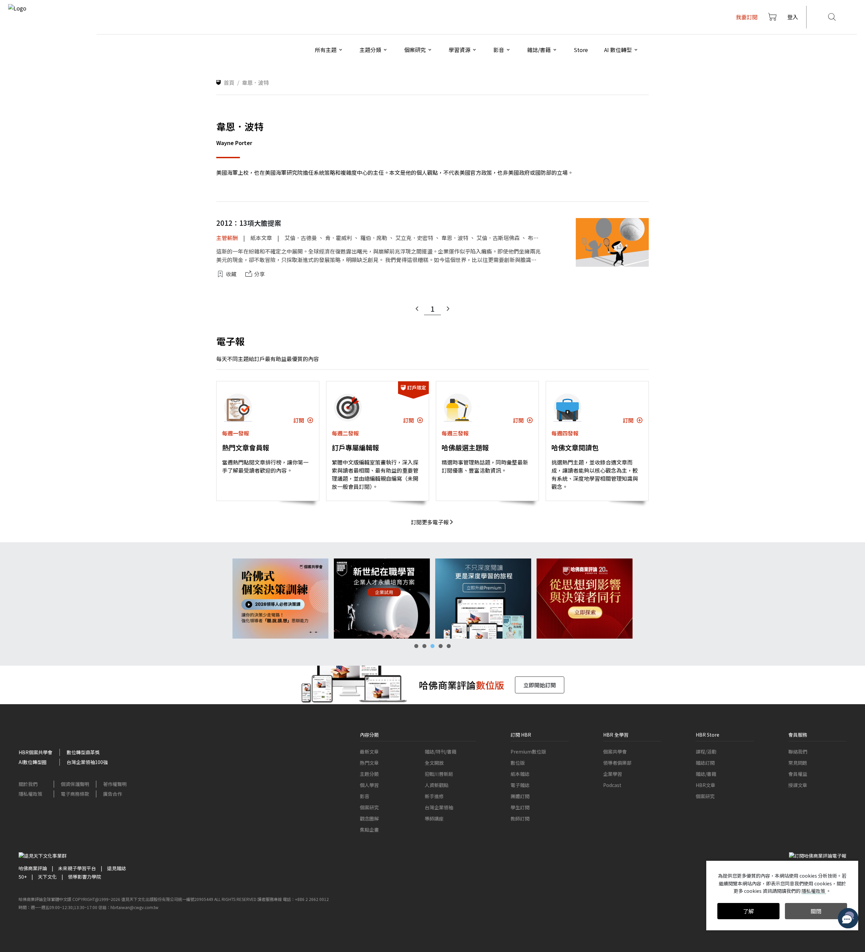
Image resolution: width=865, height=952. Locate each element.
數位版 (518, 762)
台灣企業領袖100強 (87, 762)
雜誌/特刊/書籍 (440, 751)
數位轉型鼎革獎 (83, 752)
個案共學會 (615, 751)
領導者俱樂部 (617, 762)
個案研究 (369, 807)
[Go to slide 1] (416, 646)
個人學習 (369, 785)
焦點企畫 (369, 829)
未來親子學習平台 (77, 868)
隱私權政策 (30, 793)
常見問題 (797, 762)
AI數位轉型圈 (33, 762)
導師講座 (434, 818)
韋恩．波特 (454, 238)
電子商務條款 (75, 793)
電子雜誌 (520, 785)
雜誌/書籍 (706, 773)
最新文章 (369, 751)
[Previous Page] (417, 308)
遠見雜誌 (116, 868)
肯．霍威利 (338, 238)
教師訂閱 (520, 818)
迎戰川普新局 (439, 773)
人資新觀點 (436, 785)
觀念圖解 (369, 818)
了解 (748, 911)
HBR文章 (705, 785)
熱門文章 (369, 762)
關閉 (816, 911)
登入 (792, 17)
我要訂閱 (747, 17)
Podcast (612, 785)
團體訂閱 (520, 796)
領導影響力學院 (84, 876)
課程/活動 (706, 751)
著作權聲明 (115, 784)
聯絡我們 (797, 751)
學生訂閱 (520, 807)
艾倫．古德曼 (301, 238)
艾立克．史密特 (414, 238)
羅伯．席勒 (373, 238)
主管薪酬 (227, 238)
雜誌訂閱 (705, 762)
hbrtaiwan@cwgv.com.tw (134, 907)
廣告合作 (112, 793)
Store (581, 50)
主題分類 (369, 773)
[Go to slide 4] (441, 646)
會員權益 (797, 773)
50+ (23, 876)
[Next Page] (448, 308)
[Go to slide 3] (432, 646)
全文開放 (434, 762)
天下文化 (47, 876)
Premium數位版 (528, 751)
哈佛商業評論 (33, 868)
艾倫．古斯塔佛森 (498, 238)
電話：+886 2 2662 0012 (306, 899)
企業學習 (612, 773)
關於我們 (28, 784)
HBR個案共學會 (35, 752)
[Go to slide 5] (449, 646)
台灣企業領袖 (439, 807)
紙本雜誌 (520, 773)
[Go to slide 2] (424, 646)
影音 (364, 796)
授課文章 (797, 785)
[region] (432, 598)
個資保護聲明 (75, 784)
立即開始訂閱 (539, 685)
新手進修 (434, 796)
